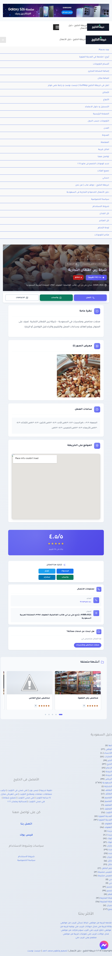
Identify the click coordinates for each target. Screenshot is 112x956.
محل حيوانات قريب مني (86, 927)
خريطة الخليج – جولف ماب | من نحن (92, 185)
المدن (106, 128)
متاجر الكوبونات (101, 235)
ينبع (110, 909)
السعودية (71, 264)
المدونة (105, 135)
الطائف (108, 790)
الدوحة (109, 772)
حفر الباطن (107, 868)
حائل (110, 861)
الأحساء (108, 753)
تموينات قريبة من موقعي (75, 934)
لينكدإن (47, 577)
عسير (109, 887)
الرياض (108, 779)
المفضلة (105, 142)
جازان (109, 846)
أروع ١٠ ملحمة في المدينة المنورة (94, 57)
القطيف (108, 805)
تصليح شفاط (9, 798)
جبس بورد (33, 790)
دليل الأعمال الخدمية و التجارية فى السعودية (88, 192)
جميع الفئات (103, 171)
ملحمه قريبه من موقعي (100, 923)
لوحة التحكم (103, 228)
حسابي (105, 178)
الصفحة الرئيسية (101, 114)
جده (110, 854)
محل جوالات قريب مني (98, 934)
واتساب (54, 298)
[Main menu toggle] (3, 40)
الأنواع (106, 100)
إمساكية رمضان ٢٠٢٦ (17, 802)
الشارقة (108, 787)
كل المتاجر (104, 221)
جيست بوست (34, 951)
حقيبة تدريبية (46, 790)
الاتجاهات (20, 298)
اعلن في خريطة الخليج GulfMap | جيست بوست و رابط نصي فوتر (78, 85)
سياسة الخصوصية (100, 199)
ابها (110, 746)
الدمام (109, 768)
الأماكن (105, 93)
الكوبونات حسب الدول (98, 121)
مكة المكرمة (106, 898)
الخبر (110, 761)
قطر (110, 894)
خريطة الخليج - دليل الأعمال (72, 40)
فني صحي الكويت (26, 798)
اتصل (88, 298)
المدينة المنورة (105, 816)
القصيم (108, 798)
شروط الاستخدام (101, 206)
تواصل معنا (103, 157)
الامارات (108, 757)
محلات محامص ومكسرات (92, 264)
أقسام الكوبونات (101, 64)
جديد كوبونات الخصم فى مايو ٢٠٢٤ (93, 164)
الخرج (109, 764)
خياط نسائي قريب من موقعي (74, 923)
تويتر (47, 571)
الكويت (108, 813)
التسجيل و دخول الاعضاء (97, 107)
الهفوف (108, 824)
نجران (109, 906)
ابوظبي (108, 749)
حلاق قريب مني (96, 930)
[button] (60, 714)
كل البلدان (104, 214)
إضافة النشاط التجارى (98, 71)
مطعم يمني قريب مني (86, 938)
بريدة (109, 831)
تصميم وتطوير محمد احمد (54, 951)
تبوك (109, 839)
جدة (110, 850)
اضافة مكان (103, 78)
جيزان (109, 857)
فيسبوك (65, 571)
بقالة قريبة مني (105, 927)
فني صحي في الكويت (17, 790)
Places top (104, 50)
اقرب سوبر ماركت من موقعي (75, 930)
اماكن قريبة (103, 149)
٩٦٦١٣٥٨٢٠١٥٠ (85, 602)
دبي (110, 880)
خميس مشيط (105, 872)
